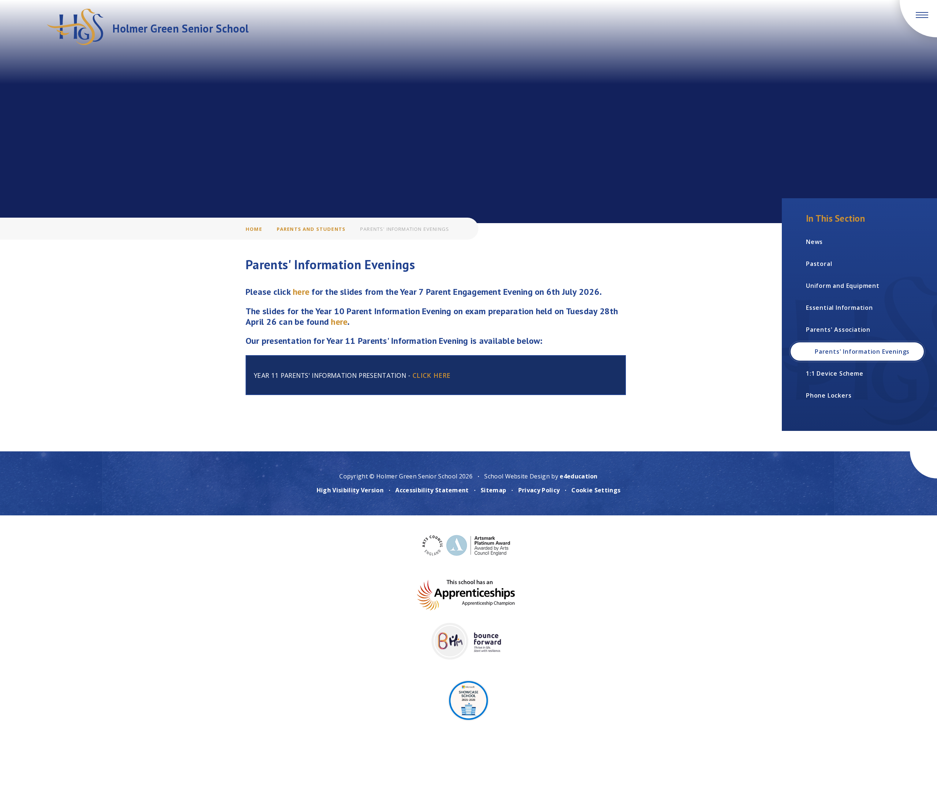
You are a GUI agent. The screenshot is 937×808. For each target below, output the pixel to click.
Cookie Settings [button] (595, 490)
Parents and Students (311, 229)
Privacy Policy (539, 490)
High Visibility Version (350, 490)
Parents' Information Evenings (404, 229)
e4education (579, 476)
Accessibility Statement (431, 490)
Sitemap (493, 490)
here (302, 291)
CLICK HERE (431, 375)
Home (254, 229)
